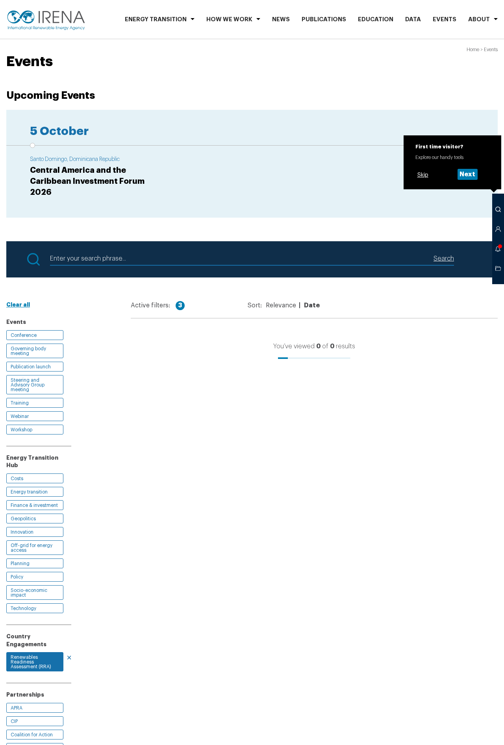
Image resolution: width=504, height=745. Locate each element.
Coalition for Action (32, 734)
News (281, 19)
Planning (20, 563)
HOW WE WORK (229, 19)
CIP (14, 721)
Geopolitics (23, 518)
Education (375, 19)
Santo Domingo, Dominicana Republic (75, 159)
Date (312, 305)
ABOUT (479, 19)
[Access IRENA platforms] (498, 229)
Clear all (18, 304)
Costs (17, 478)
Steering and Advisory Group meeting (27, 385)
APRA (16, 708)
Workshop (21, 429)
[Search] (498, 209)
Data (413, 19)
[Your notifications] (498, 249)
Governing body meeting (28, 351)
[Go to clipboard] (498, 268)
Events (444, 19)
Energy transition (29, 492)
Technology (23, 608)
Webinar (20, 416)
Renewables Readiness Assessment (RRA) (31, 662)
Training (20, 403)
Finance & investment (34, 505)
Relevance (281, 305)
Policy (17, 577)
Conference (24, 335)
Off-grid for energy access (31, 548)
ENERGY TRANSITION (156, 19)
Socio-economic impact (29, 592)
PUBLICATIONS (324, 19)
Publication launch (31, 366)
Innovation (22, 532)
